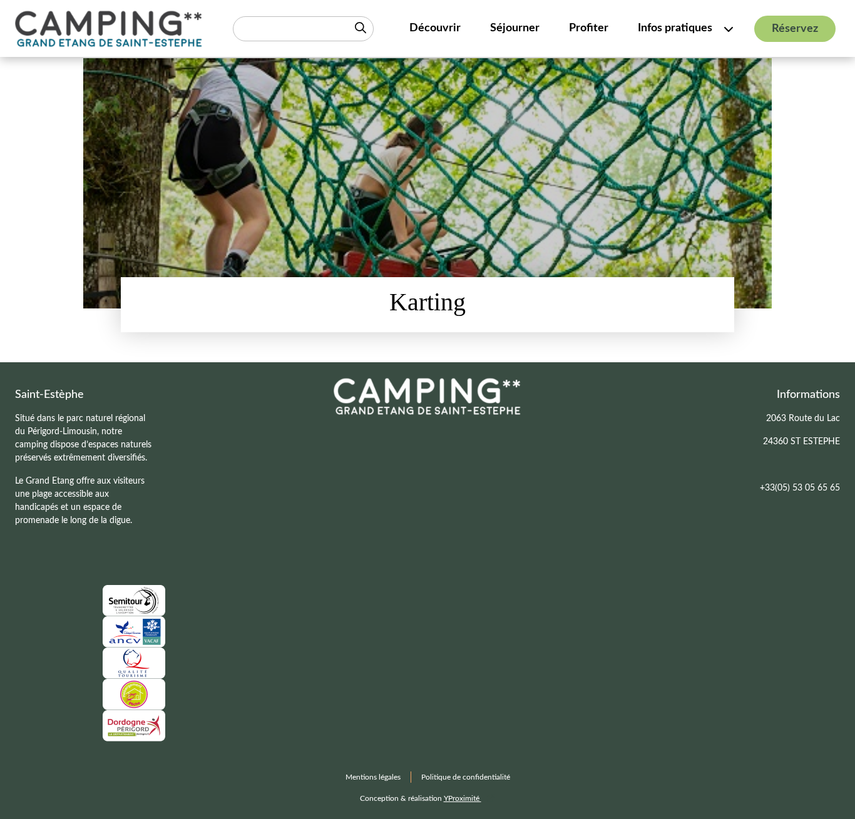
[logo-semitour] (134, 600)
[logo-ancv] (134, 631)
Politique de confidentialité (465, 777)
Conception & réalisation (420, 798)
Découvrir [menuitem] (435, 28)
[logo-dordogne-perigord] (134, 725)
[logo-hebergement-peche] (134, 694)
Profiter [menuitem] (588, 28)
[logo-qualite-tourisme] (134, 663)
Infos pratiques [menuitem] (675, 28)
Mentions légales (373, 777)
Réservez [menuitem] (795, 28)
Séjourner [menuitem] (515, 28)
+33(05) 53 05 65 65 (800, 488)
